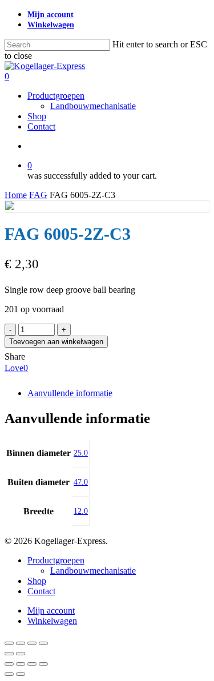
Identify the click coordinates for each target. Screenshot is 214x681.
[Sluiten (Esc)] (43, 643)
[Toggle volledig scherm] (20, 643)
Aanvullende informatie (69, 393)
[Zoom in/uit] (9, 643)
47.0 (81, 482)
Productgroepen (55, 560)
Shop (36, 581)
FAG (38, 195)
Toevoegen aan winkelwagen (56, 341)
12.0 (81, 511)
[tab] (118, 393)
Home (16, 195)
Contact (41, 591)
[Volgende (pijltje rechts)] (20, 653)
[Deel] (32, 643)
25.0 (81, 453)
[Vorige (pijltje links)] (9, 653)
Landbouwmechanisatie (93, 570)
